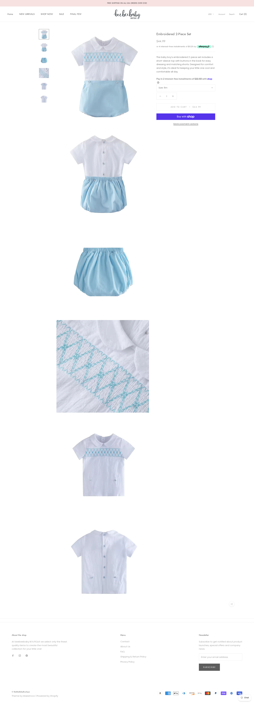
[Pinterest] (27, 655)
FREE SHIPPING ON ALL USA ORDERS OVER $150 (127, 3)
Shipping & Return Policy (133, 656)
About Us (125, 646)
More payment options (185, 123)
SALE (61, 14)
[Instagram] (20, 655)
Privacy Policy (127, 661)
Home (10, 14)
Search (232, 14)
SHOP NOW (47, 14)
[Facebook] (13, 655)
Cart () (243, 14)
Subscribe (209, 667)
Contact (124, 641)
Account (221, 14)
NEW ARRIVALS (27, 14)
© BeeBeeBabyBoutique (21, 691)
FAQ (122, 651)
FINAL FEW (75, 14)
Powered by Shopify (47, 695)
